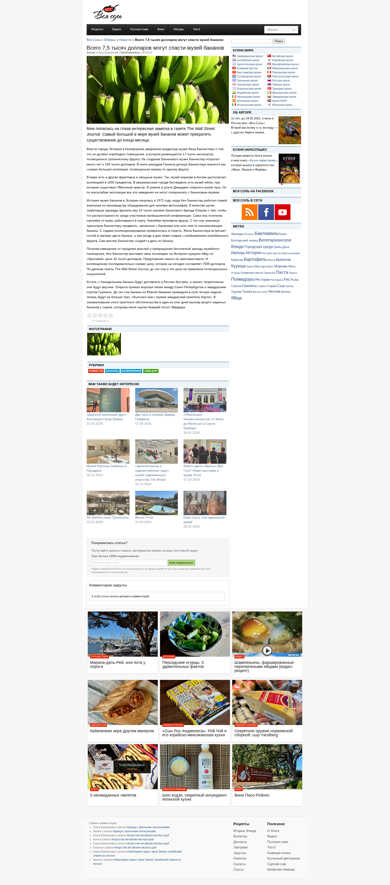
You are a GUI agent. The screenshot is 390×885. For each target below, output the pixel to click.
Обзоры (110, 40)
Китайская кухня (282, 56)
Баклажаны (267, 233)
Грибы (278, 247)
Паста (282, 272)
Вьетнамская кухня (249, 72)
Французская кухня (284, 92)
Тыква (247, 291)
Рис (287, 279)
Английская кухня (248, 60)
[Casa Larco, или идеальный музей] (204, 503)
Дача (285, 247)
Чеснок (274, 291)
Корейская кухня (282, 60)
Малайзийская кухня (285, 64)
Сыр (281, 286)
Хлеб (264, 291)
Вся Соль (93, 40)
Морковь (281, 266)
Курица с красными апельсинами (148, 827)
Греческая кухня (247, 80)
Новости (125, 40)
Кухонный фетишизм (283, 858)
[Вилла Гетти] (156, 503)
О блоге (273, 831)
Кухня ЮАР (279, 100)
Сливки (261, 286)
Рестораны (276, 279)
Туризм (236, 291)
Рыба (295, 279)
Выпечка (240, 836)
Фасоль (257, 291)
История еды (269, 253)
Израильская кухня (249, 88)
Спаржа (271, 286)
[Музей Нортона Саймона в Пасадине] (108, 451)
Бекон (283, 234)
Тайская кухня (281, 84)
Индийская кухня (248, 92)
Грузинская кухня (248, 84)
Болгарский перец (244, 240)
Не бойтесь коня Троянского (108, 517)
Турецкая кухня (282, 88)
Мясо (292, 266)
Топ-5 (94, 789)
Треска (289, 286)
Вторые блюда (244, 831)
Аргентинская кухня (249, 64)
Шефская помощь (174, 789)
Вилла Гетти (144, 517)
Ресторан (262, 279)
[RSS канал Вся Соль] (250, 219)
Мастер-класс (264, 266)
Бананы (112, 371)
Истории (168, 656)
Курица (238, 266)
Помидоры (243, 279)
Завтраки (240, 847)
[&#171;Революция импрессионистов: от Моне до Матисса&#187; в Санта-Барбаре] (204, 400)
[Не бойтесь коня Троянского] (108, 503)
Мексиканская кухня (285, 68)
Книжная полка (173, 725)
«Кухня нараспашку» (262, 160)
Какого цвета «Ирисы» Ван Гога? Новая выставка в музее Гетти (203, 470)
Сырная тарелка (246, 725)
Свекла (236, 286)
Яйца (236, 297)
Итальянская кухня (249, 105)
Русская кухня (281, 80)
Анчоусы (249, 234)
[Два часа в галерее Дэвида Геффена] (156, 400)
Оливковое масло (252, 272)
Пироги (293, 272)
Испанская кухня (247, 100)
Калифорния (131, 371)
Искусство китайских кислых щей (148, 835)
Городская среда (259, 247)
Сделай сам (98, 725)
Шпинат (286, 291)
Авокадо (237, 234)
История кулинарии (289, 253)
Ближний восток (247, 68)
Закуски (239, 853)
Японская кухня (282, 105)
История (254, 252)
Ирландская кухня (248, 96)
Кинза (271, 259)
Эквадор (151, 371)
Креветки (283, 260)
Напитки (239, 858)
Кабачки (237, 260)
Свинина (249, 286)
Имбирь (238, 253)
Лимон (250, 266)
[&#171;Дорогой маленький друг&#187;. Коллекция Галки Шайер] (108, 400)
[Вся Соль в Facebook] (266, 219)
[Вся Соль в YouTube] (282, 219)
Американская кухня (250, 56)
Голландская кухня (249, 76)
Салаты (239, 864)
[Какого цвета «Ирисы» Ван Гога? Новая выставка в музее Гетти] (204, 451)
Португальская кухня (285, 76)
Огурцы (235, 272)
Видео (239, 656)
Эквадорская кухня (284, 96)
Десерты (240, 842)
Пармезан (269, 272)
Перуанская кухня (283, 72)
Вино (238, 789)
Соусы (238, 869)
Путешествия (99, 656)
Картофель (255, 259)
